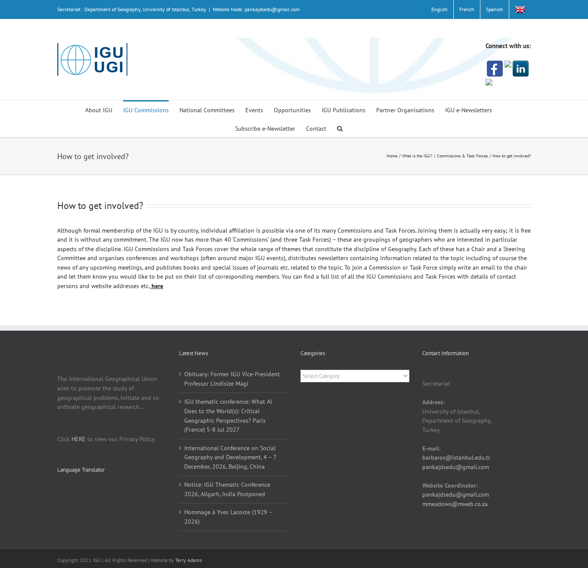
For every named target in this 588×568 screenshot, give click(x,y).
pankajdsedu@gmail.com (455, 467)
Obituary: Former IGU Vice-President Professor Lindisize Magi (232, 378)
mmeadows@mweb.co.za (455, 504)
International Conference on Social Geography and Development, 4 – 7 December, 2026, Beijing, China (230, 457)
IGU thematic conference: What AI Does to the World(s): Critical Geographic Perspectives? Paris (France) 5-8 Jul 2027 (228, 415)
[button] (340, 128)
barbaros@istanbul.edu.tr (456, 457)
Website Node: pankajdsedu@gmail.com (256, 9)
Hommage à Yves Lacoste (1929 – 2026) (228, 516)
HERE (78, 439)
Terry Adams (188, 560)
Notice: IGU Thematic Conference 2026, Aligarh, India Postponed (227, 489)
